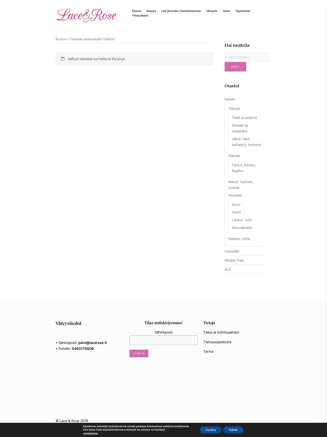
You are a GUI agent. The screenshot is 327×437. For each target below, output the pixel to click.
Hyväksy (211, 430)
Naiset (230, 99)
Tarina (226, 11)
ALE (228, 269)
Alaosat (234, 156)
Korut (236, 205)
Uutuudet (232, 251)
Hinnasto (211, 11)
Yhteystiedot (140, 15)
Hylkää (233, 430)
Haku (235, 66)
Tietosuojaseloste (217, 342)
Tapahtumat (242, 11)
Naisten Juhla (239, 239)
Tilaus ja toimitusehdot (221, 332)
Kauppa (151, 11)
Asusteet (235, 195)
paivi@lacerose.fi (92, 343)
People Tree (234, 260)
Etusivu (136, 11)
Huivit (236, 212)
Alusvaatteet (242, 228)
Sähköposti (164, 332)
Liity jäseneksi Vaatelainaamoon (181, 11)
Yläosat (234, 108)
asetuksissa (90, 433)
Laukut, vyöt (242, 220)
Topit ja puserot (244, 118)
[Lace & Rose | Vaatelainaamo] (86, 13)
